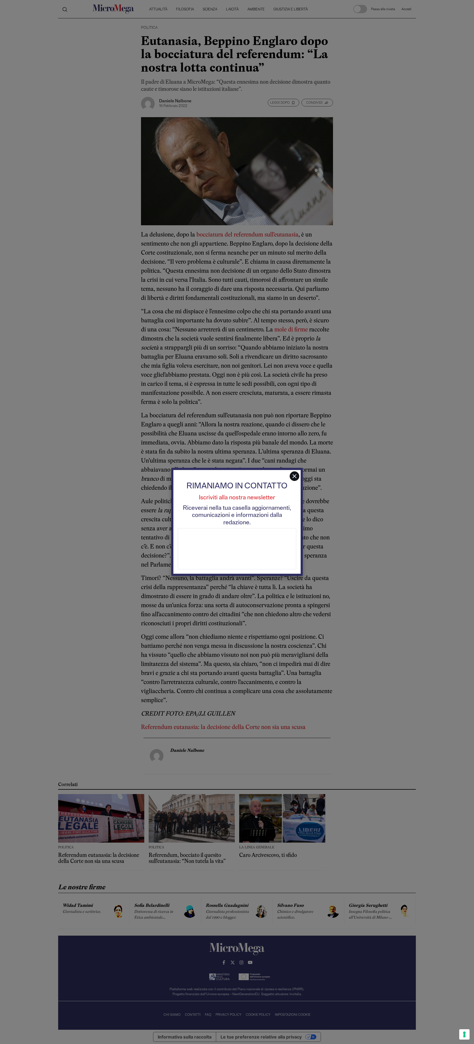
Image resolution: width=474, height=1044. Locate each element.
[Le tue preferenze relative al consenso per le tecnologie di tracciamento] (464, 1034)
